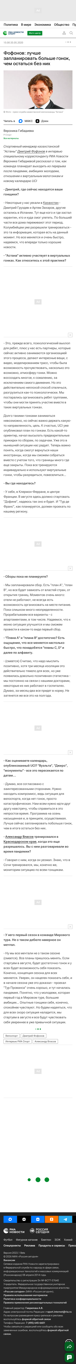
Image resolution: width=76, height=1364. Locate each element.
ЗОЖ (57, 1239)
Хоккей (68, 1239)
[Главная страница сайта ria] (4, 33)
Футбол (8, 1239)
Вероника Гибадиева (19, 131)
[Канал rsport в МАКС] (10, 1219)
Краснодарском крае (20, 841)
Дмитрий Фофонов (31, 151)
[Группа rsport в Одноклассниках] (51, 1219)
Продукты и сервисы (52, 1245)
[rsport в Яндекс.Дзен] (24, 1219)
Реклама (29, 1245)
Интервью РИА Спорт (17, 1041)
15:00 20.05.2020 (13, 42)
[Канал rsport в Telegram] (65, 1219)
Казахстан (51, 203)
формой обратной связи (36, 1319)
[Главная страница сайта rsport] (21, 33)
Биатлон (46, 1239)
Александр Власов (19, 836)
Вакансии (9, 1260)
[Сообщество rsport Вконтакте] (38, 1219)
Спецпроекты (12, 1245)
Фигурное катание (27, 1239)
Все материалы (11, 138)
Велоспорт (11, 1035)
